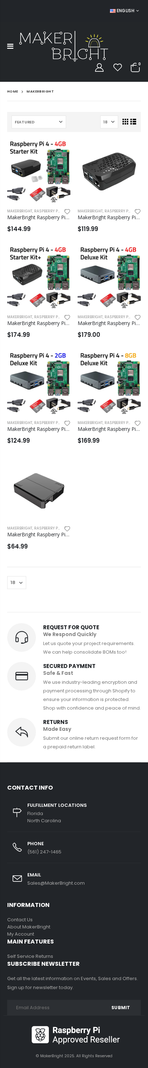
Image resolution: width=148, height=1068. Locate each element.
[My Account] (99, 67)
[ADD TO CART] (58, 151)
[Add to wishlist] (67, 211)
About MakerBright (28, 926)
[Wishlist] (117, 67)
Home (12, 91)
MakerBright (19, 211)
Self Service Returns (30, 956)
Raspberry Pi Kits (51, 211)
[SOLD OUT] (58, 468)
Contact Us (20, 919)
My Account (20, 934)
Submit (120, 1008)
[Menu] (10, 46)
